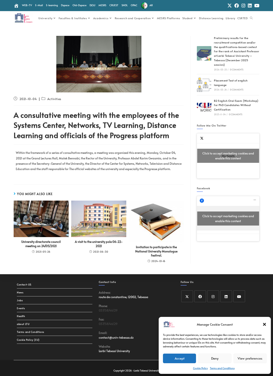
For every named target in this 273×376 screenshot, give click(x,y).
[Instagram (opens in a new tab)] (243, 5)
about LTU (23, 324)
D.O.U (92, 5)
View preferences (250, 358)
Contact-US (24, 284)
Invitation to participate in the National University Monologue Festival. (156, 251)
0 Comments (237, 69)
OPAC (134, 5)
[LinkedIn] (226, 296)
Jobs (20, 300)
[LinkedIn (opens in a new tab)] (250, 5)
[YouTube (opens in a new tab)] (256, 5)
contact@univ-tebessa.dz (116, 337)
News (20, 292)
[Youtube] (239, 296)
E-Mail (39, 5)
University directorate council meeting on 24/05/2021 (41, 244)
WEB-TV (27, 5)
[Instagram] (213, 296)
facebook (203, 188)
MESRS (102, 5)
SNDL (125, 5)
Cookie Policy (200, 368)
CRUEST (113, 5)
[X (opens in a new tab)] (229, 5)
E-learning (52, 5)
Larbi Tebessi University (114, 351)
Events (21, 308)
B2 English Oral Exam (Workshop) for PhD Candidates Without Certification (236, 105)
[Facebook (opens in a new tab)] (236, 5)
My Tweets (228, 155)
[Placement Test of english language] (204, 84)
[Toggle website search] (251, 18)
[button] (264, 324)
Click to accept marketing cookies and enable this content (228, 155)
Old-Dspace (79, 5)
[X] (187, 296)
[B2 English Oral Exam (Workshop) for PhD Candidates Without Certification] (204, 107)
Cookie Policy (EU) (28, 339)
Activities (54, 99)
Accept (179, 358)
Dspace (65, 5)
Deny (214, 358)
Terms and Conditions (222, 368)
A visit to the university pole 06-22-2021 (99, 244)
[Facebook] (200, 296)
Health (21, 316)
